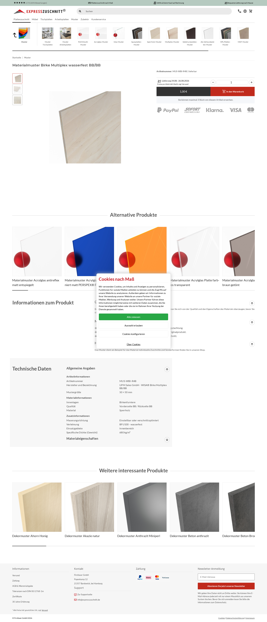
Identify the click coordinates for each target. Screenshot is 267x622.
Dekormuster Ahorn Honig (30, 536)
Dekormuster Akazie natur (82, 536)
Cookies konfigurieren (133, 334)
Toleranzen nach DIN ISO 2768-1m (28, 591)
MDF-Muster (243, 42)
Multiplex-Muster (172, 42)
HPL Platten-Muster (225, 43)
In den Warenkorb (235, 91)
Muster (24, 42)
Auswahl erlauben (134, 325)
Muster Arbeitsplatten (65, 43)
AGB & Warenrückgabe (22, 586)
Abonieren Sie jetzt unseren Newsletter (226, 586)
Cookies (221, 618)
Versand (16, 575)
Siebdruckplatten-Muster (190, 43)
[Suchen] (80, 11)
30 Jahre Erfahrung (21, 601)
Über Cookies (133, 344)
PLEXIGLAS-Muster (83, 43)
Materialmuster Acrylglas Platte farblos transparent (194, 282)
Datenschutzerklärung (235, 618)
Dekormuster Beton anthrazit (189, 536)
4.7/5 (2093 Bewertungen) (36, 3)
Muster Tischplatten (48, 43)
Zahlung (15, 580)
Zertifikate (17, 596)
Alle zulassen (133, 317)
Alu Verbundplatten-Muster (208, 43)
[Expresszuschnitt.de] (39, 11)
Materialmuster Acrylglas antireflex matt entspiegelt (35, 282)
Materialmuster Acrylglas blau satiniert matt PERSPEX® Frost (88, 282)
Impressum (250, 618)
